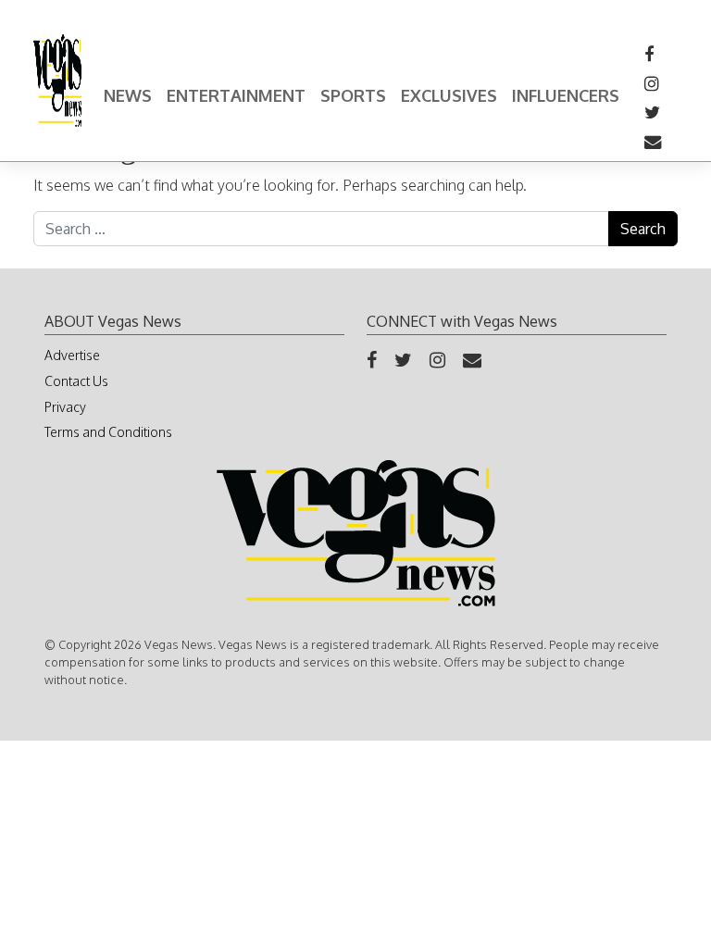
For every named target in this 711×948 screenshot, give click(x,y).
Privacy (65, 407)
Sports (353, 95)
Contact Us (76, 381)
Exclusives (449, 95)
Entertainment (236, 95)
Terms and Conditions (108, 432)
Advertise (72, 355)
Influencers (565, 95)
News (128, 95)
